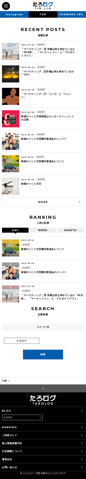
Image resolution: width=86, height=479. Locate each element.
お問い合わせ (9, 467)
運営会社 (7, 459)
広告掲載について (12, 451)
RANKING (9, 427)
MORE (43, 201)
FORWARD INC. (71, 14)
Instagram (14, 14)
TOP (42, 14)
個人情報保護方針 (12, 443)
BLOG (6, 410)
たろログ (8, 417)
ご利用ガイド (9, 435)
